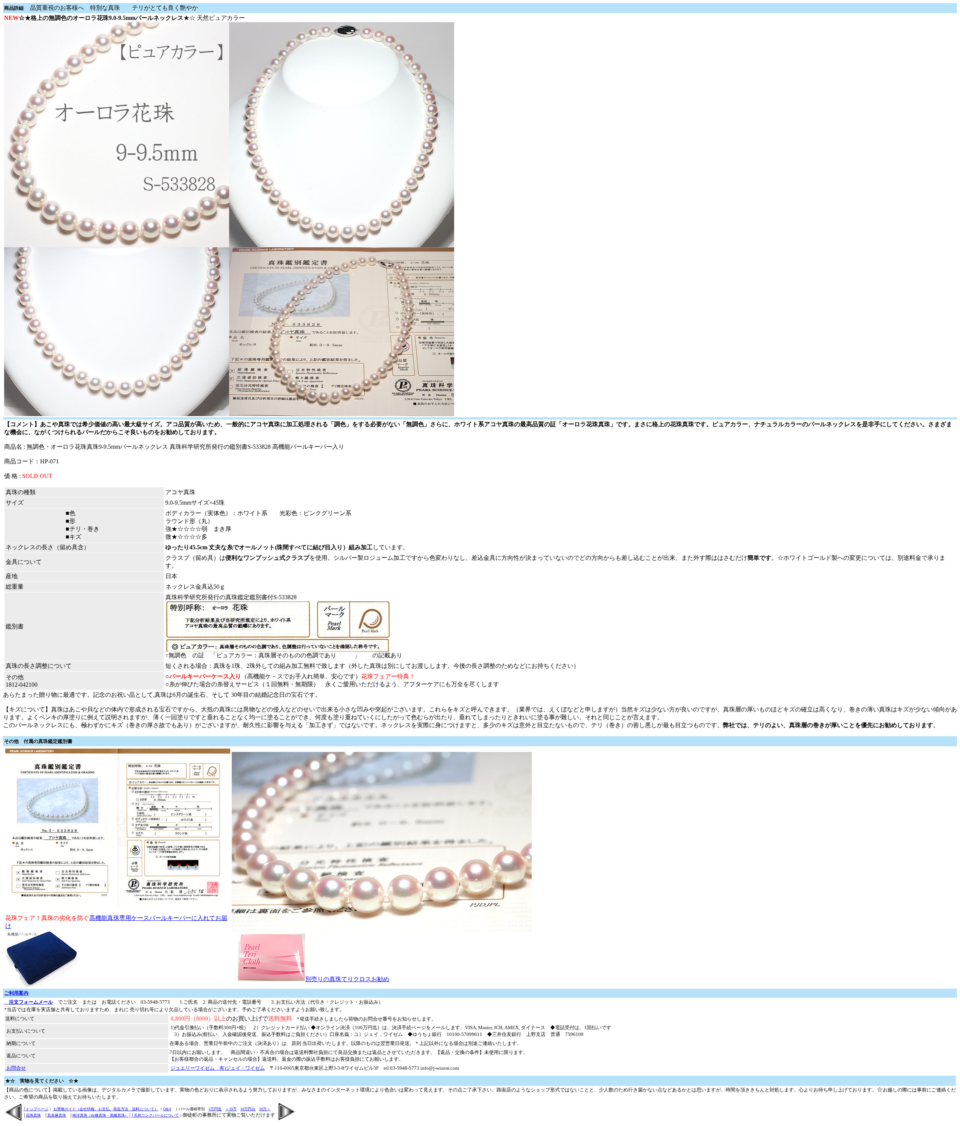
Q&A (167, 1109)
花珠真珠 (33, 1115)
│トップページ (35, 1109)
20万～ (264, 1109)
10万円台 (247, 1109)
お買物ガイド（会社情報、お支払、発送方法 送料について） (105, 1109)
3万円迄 (215, 1109)
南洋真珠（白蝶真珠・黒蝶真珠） (100, 1115)
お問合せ (15, 1068)
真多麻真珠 (56, 1115)
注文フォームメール (28, 1002)
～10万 (231, 1109)
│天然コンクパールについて (155, 1115)
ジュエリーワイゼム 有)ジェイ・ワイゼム (218, 1068)
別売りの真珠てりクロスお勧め (347, 979)
